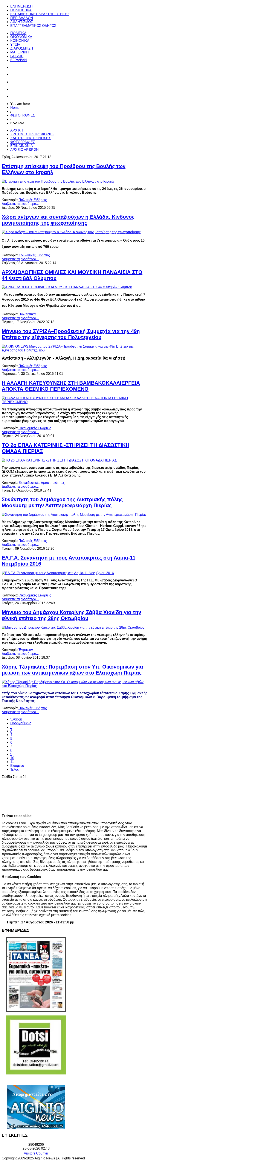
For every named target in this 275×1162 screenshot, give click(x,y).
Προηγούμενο (20, 723)
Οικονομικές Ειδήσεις (34, 428)
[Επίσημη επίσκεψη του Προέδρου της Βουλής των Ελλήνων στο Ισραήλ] (58, 181)
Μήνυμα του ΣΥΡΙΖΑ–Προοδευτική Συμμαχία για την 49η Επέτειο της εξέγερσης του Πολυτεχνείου (71, 334)
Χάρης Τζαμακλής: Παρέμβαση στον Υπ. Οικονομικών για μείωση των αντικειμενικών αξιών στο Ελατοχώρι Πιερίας (72, 670)
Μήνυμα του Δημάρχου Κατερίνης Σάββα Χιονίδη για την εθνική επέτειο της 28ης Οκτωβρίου (71, 615)
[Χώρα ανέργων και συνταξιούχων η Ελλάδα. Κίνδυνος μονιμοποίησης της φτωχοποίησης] (71, 232)
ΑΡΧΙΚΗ (16, 130)
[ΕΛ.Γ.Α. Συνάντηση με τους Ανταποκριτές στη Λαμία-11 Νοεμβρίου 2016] (58, 573)
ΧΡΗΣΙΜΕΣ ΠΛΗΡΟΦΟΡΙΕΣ (32, 134)
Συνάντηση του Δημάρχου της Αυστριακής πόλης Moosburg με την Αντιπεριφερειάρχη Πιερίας (62, 502)
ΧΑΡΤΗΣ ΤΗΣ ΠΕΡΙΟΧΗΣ (30, 138)
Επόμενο (17, 765)
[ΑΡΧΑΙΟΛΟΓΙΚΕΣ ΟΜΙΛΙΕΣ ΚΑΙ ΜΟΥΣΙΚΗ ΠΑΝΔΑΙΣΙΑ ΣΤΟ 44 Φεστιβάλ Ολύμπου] (67, 287)
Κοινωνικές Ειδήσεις (34, 255)
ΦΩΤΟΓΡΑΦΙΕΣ (22, 115)
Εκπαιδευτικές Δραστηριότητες (41, 482)
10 (12, 758)
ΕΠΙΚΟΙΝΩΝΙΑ (21, 146)
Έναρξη (16, 719)
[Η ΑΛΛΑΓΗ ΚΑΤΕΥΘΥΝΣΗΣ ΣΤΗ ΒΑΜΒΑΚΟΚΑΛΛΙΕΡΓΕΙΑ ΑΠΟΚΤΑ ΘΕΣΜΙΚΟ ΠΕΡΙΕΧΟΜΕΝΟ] (75, 402)
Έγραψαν (25, 650)
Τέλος (14, 769)
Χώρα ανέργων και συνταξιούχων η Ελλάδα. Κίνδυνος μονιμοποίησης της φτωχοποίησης (68, 220)
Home (15, 107)
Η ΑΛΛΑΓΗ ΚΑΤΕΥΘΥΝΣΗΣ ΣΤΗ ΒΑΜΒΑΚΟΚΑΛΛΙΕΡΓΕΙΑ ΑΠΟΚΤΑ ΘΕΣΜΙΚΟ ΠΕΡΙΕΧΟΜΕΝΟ (71, 386)
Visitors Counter (36, 1153)
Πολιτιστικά (27, 314)
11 (12, 762)
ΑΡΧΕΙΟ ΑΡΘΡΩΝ (24, 149)
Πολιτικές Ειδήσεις (32, 200)
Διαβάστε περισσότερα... (20, 204)
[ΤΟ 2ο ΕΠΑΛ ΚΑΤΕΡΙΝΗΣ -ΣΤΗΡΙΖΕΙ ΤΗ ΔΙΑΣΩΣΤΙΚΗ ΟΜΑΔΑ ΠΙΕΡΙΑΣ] (59, 460)
